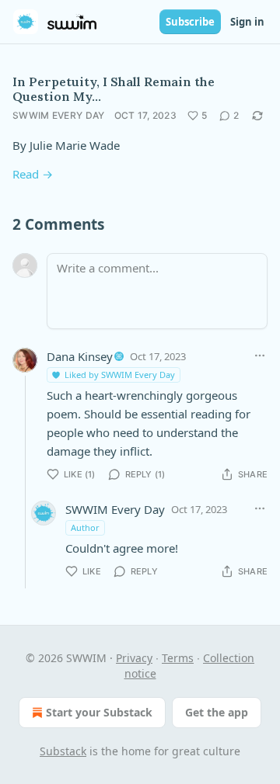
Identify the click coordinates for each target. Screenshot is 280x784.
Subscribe (190, 22)
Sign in (247, 22)
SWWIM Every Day (58, 115)
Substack (63, 751)
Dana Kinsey (80, 356)
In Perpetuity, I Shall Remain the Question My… (113, 89)
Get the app (216, 712)
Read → (32, 174)
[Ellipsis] (259, 355)
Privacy (134, 657)
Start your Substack (99, 712)
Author (85, 527)
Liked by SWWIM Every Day (120, 374)
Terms (178, 657)
